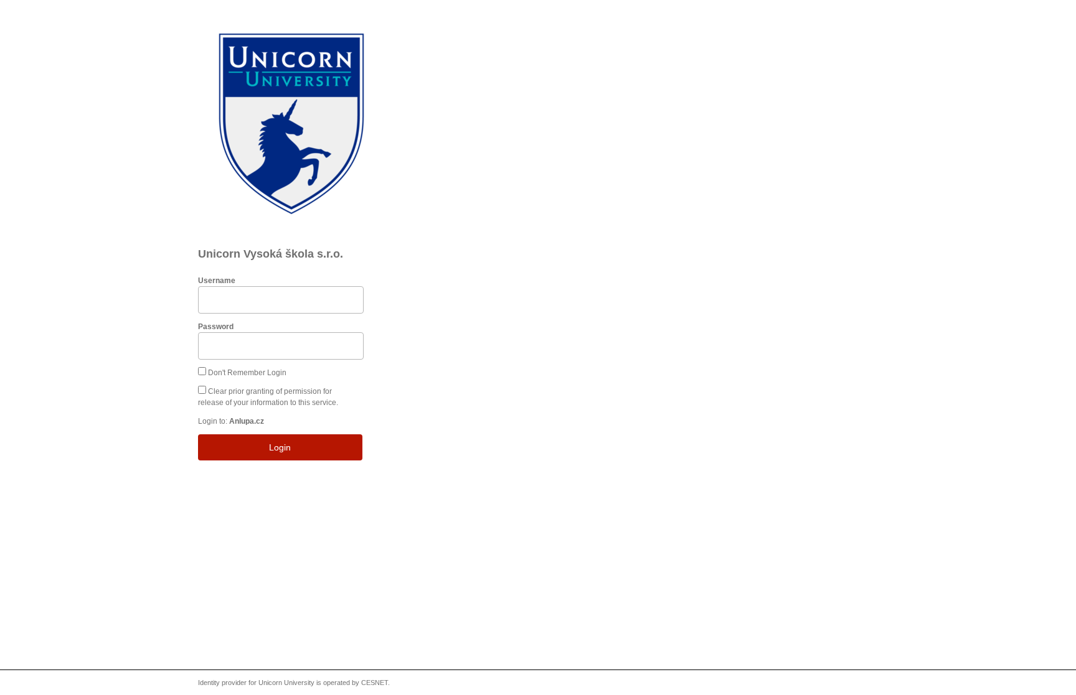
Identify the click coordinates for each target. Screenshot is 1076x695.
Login (280, 447)
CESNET (374, 682)
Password (216, 326)
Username (216, 280)
